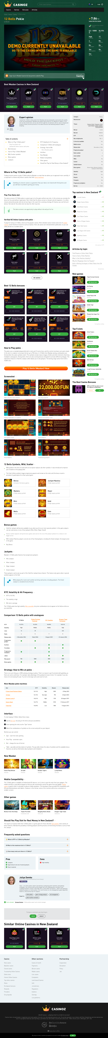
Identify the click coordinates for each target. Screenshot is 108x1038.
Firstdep (52, 324)
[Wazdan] (101, 120)
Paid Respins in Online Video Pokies (82, 253)
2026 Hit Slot (90, 359)
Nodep (6, 297)
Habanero (57, 813)
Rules (5, 983)
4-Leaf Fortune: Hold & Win (94, 369)
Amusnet (89, 278)
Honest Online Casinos (10, 977)
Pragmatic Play (25, 813)
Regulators (35, 989)
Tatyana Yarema (19, 902)
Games (16, 10)
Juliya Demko (11, 129)
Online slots (7, 974)
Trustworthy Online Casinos (12, 971)
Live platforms (36, 997)
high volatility (55, 824)
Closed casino (8, 968)
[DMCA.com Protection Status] (53, 1026)
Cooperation (63, 963)
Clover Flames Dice (92, 350)
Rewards (6, 989)
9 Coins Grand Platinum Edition (14, 691)
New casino (7, 963)
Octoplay (89, 371)
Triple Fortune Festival (35, 620)
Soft (33, 983)
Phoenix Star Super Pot (93, 314)
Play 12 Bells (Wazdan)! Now (36, 368)
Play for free (93, 282)
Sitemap (34, 995)
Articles (34, 10)
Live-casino (35, 974)
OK (73, 1035)
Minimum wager (31, 324)
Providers (7, 992)
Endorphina (89, 333)
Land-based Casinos (37, 980)
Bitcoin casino (36, 968)
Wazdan (6, 772)
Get (14, 306)
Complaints (35, 977)
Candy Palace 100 (91, 295)
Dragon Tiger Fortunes (63, 620)
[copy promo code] (31, 103)
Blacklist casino (8, 966)
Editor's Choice (9, 324)
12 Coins (8, 695)
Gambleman (90, 341)
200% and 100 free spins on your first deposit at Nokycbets (95, 386)
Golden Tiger (90, 304)
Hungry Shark (9, 702)
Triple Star (8, 705)
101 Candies (49, 620)
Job (61, 971)
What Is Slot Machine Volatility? (81, 258)
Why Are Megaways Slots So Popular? (83, 261)
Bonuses (25, 10)
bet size (13, 721)
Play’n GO (40, 813)
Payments (35, 966)
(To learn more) (64, 1035)
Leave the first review (95, 21)
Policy (61, 968)
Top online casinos (9, 980)
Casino (8, 10)
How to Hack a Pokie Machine (81, 256)
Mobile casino (36, 971)
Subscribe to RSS (54, 1031)
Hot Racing (90, 286)
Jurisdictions (35, 986)
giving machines (39, 177)
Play (11, 106)
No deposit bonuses (9, 986)
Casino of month (36, 963)
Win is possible (29, 606)
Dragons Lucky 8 (10, 698)
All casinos (36, 278)
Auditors (34, 992)
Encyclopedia (8, 995)
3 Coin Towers (90, 332)
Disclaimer (63, 966)
